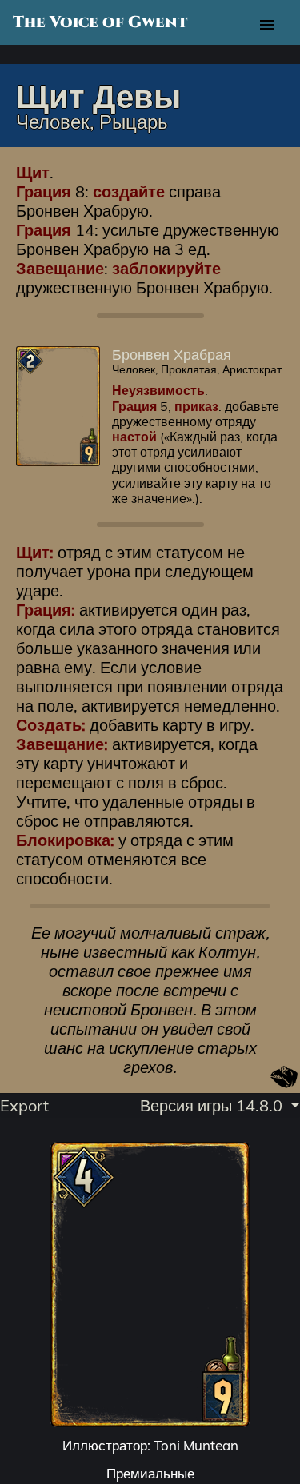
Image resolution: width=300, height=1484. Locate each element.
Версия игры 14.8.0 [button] (213, 1105)
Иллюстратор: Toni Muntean (150, 1445)
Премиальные (150, 1473)
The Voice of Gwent (100, 22)
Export (24, 1105)
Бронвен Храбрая (171, 354)
